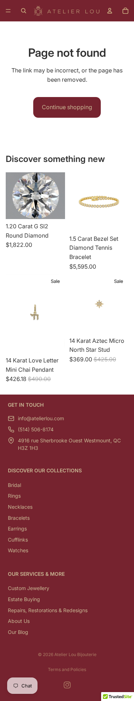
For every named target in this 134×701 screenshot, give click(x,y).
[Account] (110, 11)
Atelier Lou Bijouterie (75, 654)
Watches (18, 550)
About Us (19, 621)
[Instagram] (67, 685)
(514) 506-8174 (36, 429)
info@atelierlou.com (41, 418)
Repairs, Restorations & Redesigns (48, 610)
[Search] (23, 11)
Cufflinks (18, 540)
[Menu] (8, 10)
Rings (14, 496)
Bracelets (19, 518)
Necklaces (20, 507)
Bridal (14, 485)
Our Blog (18, 632)
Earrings (17, 528)
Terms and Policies (67, 669)
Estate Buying (24, 599)
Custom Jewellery (28, 588)
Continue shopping (67, 107)
